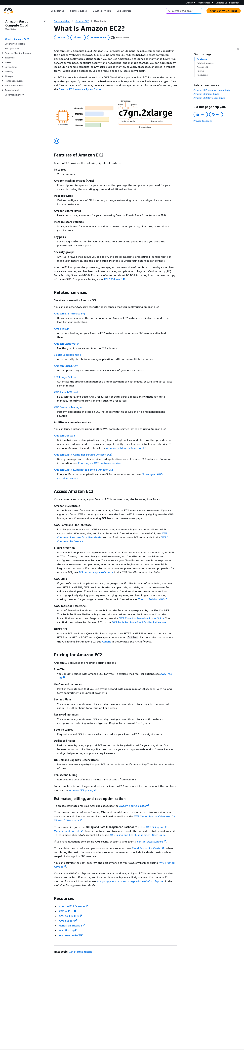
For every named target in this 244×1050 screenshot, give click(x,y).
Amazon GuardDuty (66, 365)
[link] (100, 21)
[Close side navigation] (44, 21)
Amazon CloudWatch (66, 343)
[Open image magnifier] (56, 141)
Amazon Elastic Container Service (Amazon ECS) (83, 454)
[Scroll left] (48, 10)
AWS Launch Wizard (66, 392)
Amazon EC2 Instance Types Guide (80, 89)
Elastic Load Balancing (67, 354)
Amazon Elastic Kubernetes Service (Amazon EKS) (84, 469)
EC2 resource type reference (96, 572)
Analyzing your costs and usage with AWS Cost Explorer (130, 881)
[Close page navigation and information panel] (237, 49)
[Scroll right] (134, 10)
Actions (106, 641)
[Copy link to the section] (51, 155)
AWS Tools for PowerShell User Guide (141, 618)
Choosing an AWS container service (99, 463)
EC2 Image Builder (65, 377)
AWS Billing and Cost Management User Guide (138, 835)
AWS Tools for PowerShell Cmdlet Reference (139, 622)
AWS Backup (61, 328)
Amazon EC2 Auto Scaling (69, 313)
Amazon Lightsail (64, 435)
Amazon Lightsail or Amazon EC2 (126, 448)
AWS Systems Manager (68, 407)
